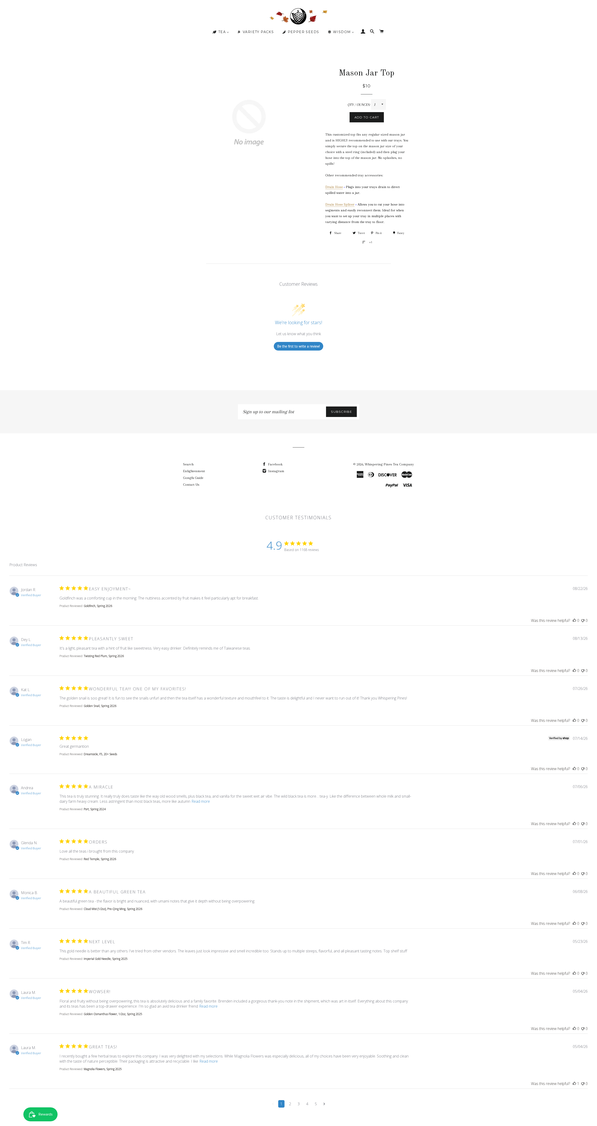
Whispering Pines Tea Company (389, 464)
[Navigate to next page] (324, 1104)
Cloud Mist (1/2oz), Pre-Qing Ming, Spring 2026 (113, 909)
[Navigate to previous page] (273, 1104)
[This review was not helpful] (582, 620)
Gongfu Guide (193, 478)
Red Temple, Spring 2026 (100, 859)
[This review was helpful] (574, 620)
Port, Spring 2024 (95, 809)
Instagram (275, 471)
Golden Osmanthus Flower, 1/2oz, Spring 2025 (113, 1014)
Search (188, 464)
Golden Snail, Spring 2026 (100, 706)
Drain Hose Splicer (339, 204)
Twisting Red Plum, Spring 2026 (104, 656)
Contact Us (191, 484)
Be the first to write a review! (298, 346)
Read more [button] (200, 801)
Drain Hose (334, 187)
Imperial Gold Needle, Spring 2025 (106, 959)
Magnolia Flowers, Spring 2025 (103, 1069)
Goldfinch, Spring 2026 (98, 606)
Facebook (275, 464)
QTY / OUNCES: (359, 105)
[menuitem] (220, 32)
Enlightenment (194, 471)
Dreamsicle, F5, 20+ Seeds (100, 754)
